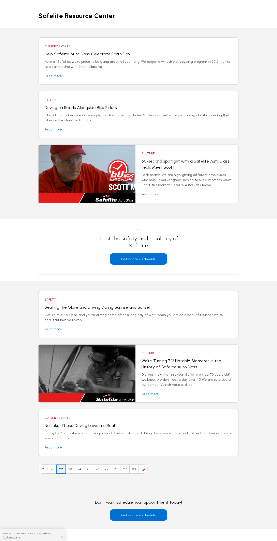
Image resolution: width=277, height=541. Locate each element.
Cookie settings (12, 537)
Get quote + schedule (138, 259)
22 (61, 469)
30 (134, 469)
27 (107, 469)
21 (51, 469)
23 (70, 469)
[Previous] (42, 469)
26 (98, 469)
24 (79, 469)
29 (125, 469)
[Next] (143, 469)
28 (116, 469)
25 (88, 469)
